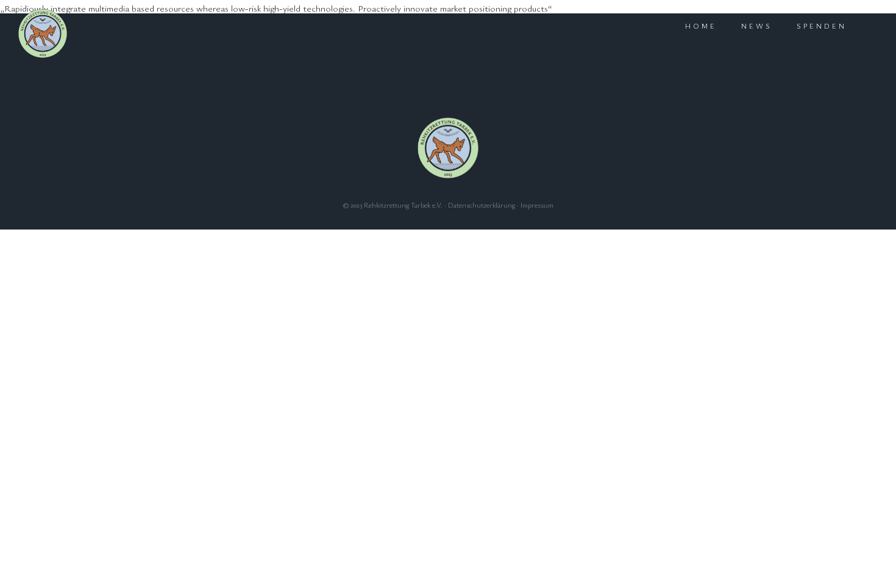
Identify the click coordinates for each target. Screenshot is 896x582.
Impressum (537, 204)
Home (701, 25)
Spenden (822, 25)
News (756, 25)
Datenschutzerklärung (481, 204)
